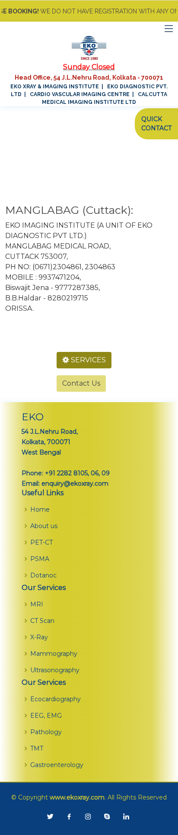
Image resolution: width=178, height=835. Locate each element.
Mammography (53, 654)
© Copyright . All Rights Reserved (89, 797)
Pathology (46, 732)
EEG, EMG (46, 715)
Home (40, 509)
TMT (36, 748)
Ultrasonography (54, 670)
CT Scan (42, 621)
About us (43, 526)
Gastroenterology (56, 765)
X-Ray (39, 637)
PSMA (39, 559)
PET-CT (41, 542)
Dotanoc (43, 575)
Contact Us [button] (81, 383)
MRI (36, 604)
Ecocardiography (55, 699)
